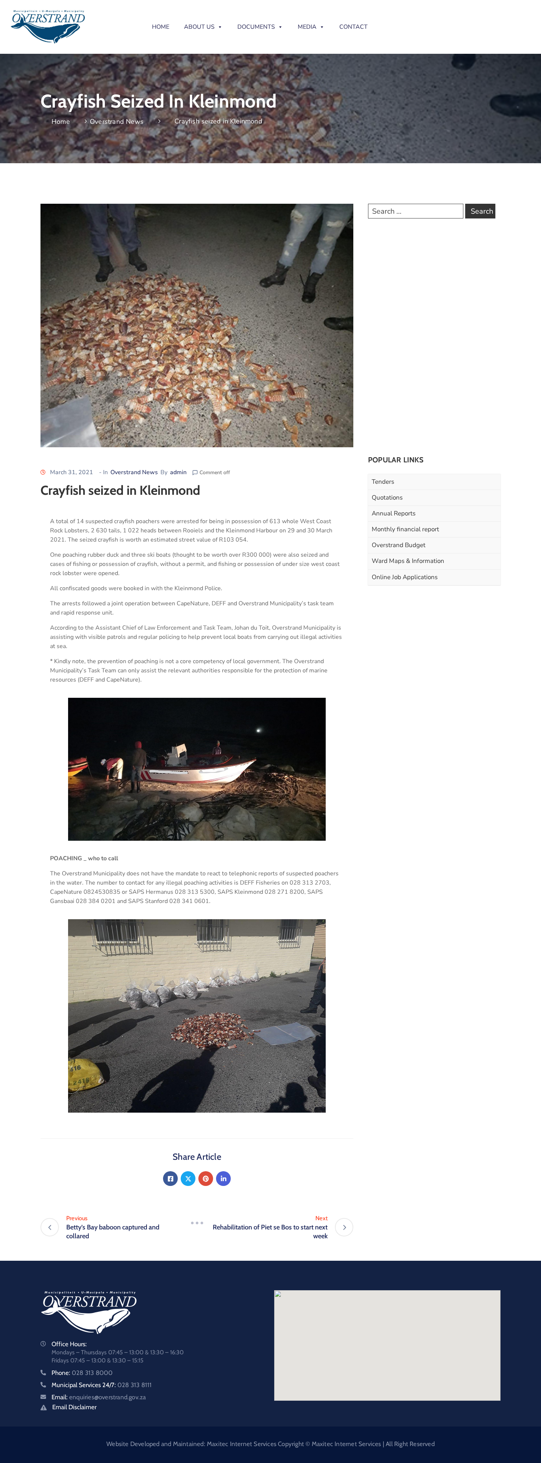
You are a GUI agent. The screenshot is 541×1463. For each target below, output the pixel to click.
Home (160, 27)
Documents (256, 27)
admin (178, 472)
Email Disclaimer (74, 1407)
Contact (353, 27)
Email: (99, 1397)
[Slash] (197, 1223)
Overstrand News (117, 121)
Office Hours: (69, 1344)
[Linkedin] (223, 1178)
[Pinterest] (205, 1178)
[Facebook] (170, 1178)
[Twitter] (188, 1178)
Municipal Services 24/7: (102, 1385)
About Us (199, 27)
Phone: (82, 1372)
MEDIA (307, 27)
